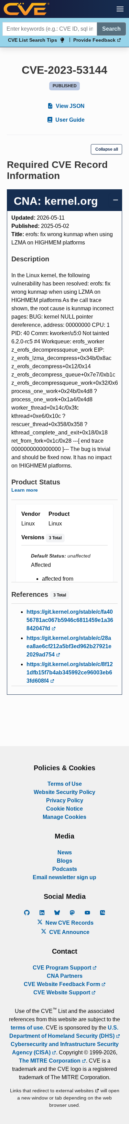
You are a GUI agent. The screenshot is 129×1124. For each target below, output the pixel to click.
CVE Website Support (62, 992)
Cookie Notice (64, 809)
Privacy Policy (64, 800)
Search (111, 29)
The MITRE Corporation (50, 1061)
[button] (120, 9)
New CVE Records (69, 923)
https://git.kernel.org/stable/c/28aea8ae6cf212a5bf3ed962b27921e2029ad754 (68, 646)
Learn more (24, 490)
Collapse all (106, 149)
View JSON (69, 106)
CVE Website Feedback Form (62, 984)
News (64, 852)
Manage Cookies (64, 817)
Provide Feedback (95, 40)
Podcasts (64, 869)
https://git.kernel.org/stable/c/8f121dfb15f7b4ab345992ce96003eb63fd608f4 (69, 672)
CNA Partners (65, 976)
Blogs (64, 861)
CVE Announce (68, 932)
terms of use (27, 1028)
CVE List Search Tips (32, 40)
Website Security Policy (64, 792)
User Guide (69, 120)
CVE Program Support (63, 968)
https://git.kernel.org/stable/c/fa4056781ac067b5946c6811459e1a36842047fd (69, 620)
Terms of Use (64, 784)
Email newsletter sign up (64, 877)
